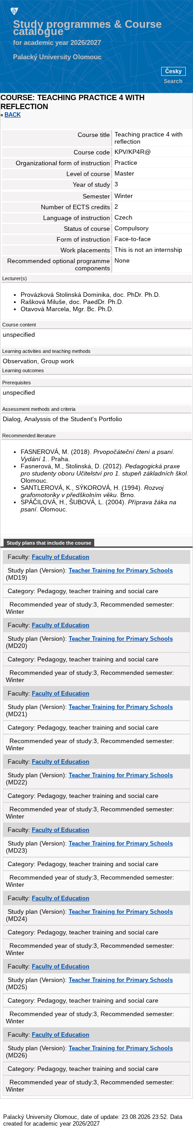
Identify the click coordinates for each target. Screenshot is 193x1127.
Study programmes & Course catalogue (87, 28)
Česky (173, 71)
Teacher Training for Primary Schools (121, 570)
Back (12, 114)
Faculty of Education (60, 557)
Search (173, 81)
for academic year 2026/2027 (57, 42)
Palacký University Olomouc (57, 57)
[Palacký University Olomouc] (13, 10)
